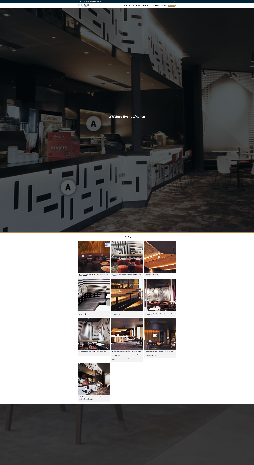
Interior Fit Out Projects (142, 5)
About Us (131, 5)
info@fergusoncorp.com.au (95, 1)
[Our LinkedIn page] (175, 1)
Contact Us (172, 5)
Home (125, 5)
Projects (120, 120)
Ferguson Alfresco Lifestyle (158, 5)
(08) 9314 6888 (83, 1)
